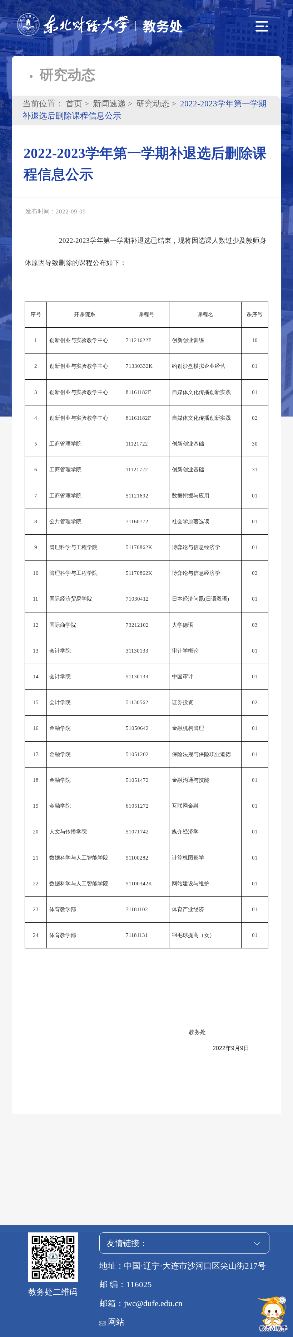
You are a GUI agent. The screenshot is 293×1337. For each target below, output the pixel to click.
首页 (74, 103)
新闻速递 (109, 103)
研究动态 (152, 103)
